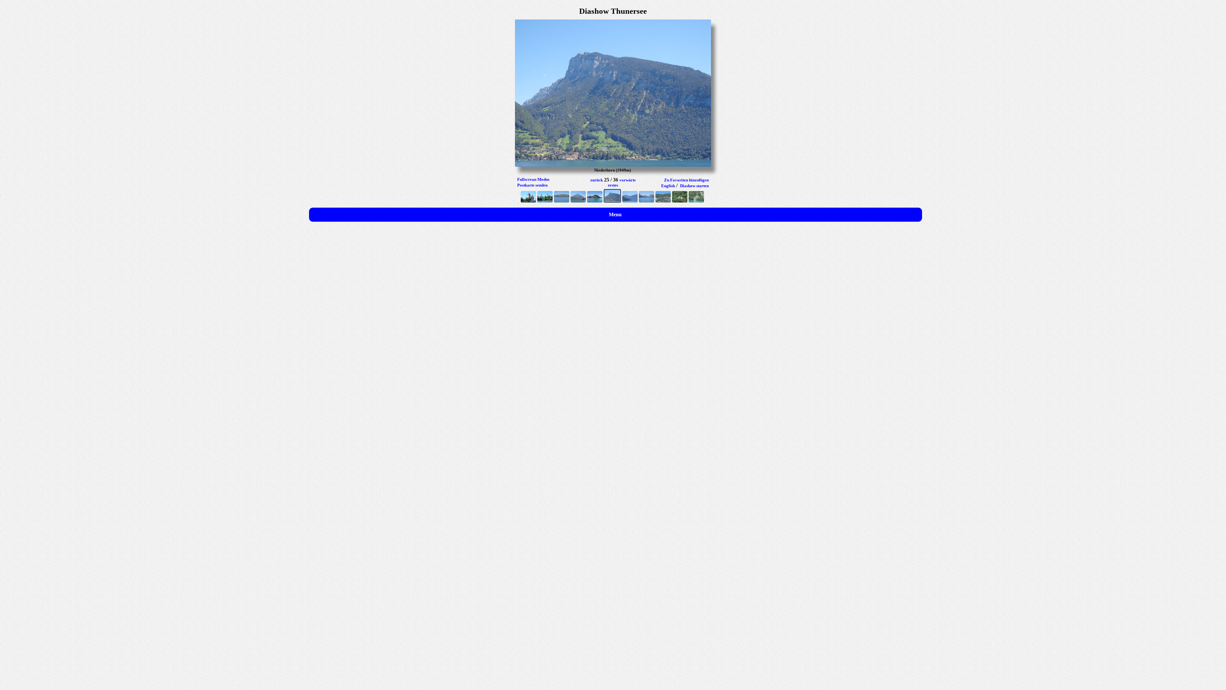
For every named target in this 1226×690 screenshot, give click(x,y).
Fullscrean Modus (533, 179)
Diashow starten (694, 185)
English (668, 185)
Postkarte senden (532, 185)
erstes (613, 185)
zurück (596, 180)
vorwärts (627, 180)
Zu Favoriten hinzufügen (686, 180)
